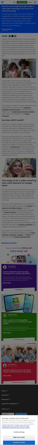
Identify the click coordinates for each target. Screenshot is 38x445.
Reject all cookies (19, 437)
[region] (19, 430)
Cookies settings (19, 432)
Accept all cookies (19, 442)
